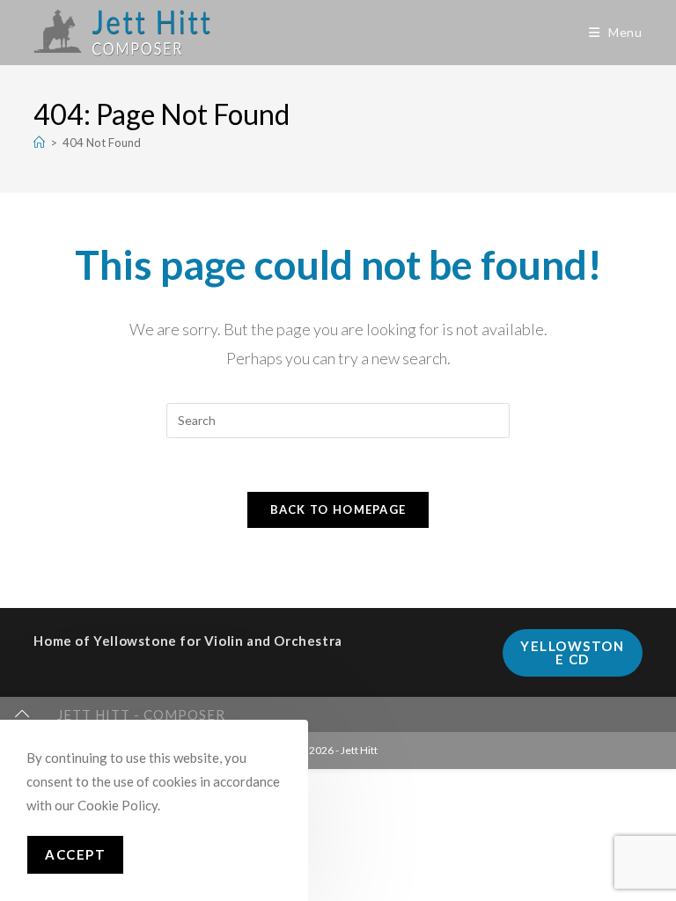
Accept (75, 854)
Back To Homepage (338, 509)
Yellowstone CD (572, 652)
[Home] (39, 143)
